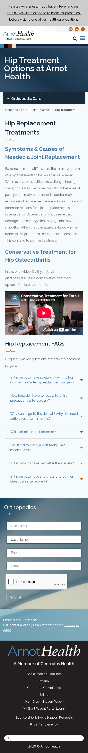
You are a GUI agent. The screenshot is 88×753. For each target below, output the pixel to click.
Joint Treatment (41, 110)
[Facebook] (83, 29)
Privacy (44, 681)
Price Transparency (44, 724)
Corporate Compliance (44, 688)
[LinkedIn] (77, 29)
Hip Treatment (65, 110)
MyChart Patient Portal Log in (44, 708)
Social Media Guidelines (44, 674)
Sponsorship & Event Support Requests (44, 717)
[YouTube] (70, 29)
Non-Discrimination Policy (44, 701)
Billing (44, 695)
